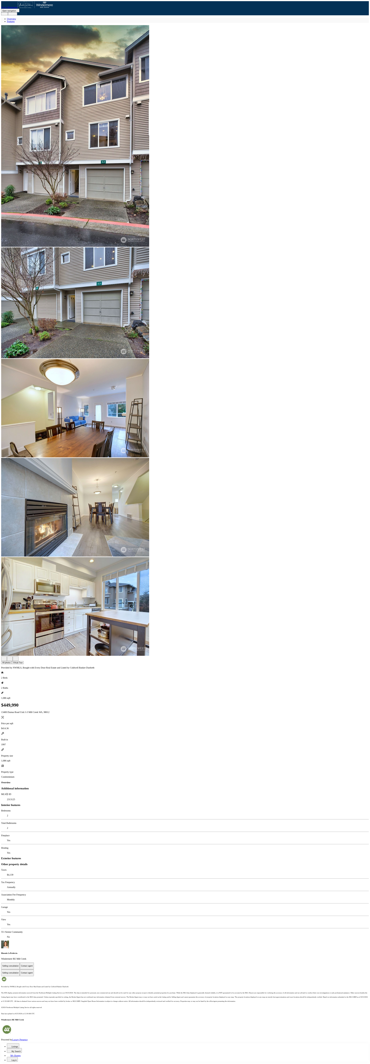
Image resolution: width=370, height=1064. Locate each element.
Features (11, 21)
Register (12, 14)
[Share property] (15, 658)
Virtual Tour (18, 663)
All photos (6, 663)
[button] (185, 136)
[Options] (4, 658)
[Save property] (10, 658)
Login (4, 14)
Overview (11, 19)
